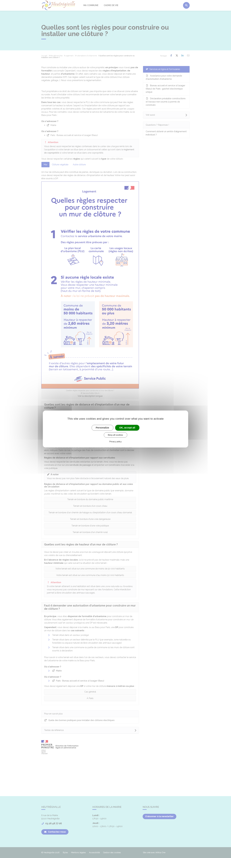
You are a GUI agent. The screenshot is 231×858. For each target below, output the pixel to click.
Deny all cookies (115, 435)
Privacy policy (115, 441)
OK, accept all (127, 427)
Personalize (102, 427)
